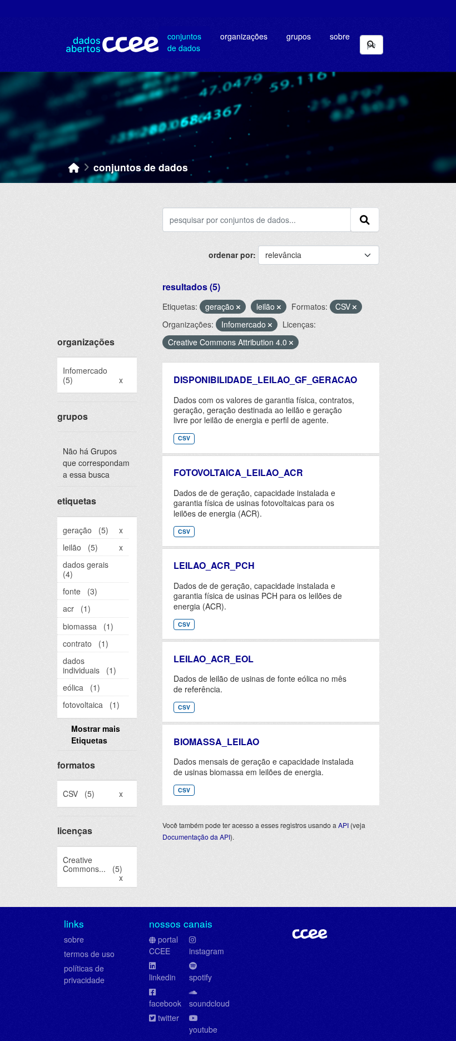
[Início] (74, 167)
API (343, 825)
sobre (74, 939)
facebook (165, 1003)
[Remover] (238, 307)
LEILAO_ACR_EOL (214, 658)
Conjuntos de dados (184, 42)
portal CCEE (163, 945)
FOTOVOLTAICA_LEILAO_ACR (238, 472)
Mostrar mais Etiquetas (95, 734)
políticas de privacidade (84, 974)
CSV (184, 438)
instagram (206, 950)
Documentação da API (196, 836)
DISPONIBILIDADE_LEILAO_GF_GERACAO (265, 379)
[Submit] (371, 44)
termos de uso (89, 953)
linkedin (162, 977)
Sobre (340, 36)
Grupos (298, 36)
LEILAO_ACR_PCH (214, 565)
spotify (200, 977)
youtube (203, 1029)
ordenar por (231, 254)
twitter (168, 1017)
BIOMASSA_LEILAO (216, 741)
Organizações (243, 36)
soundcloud (209, 1003)
